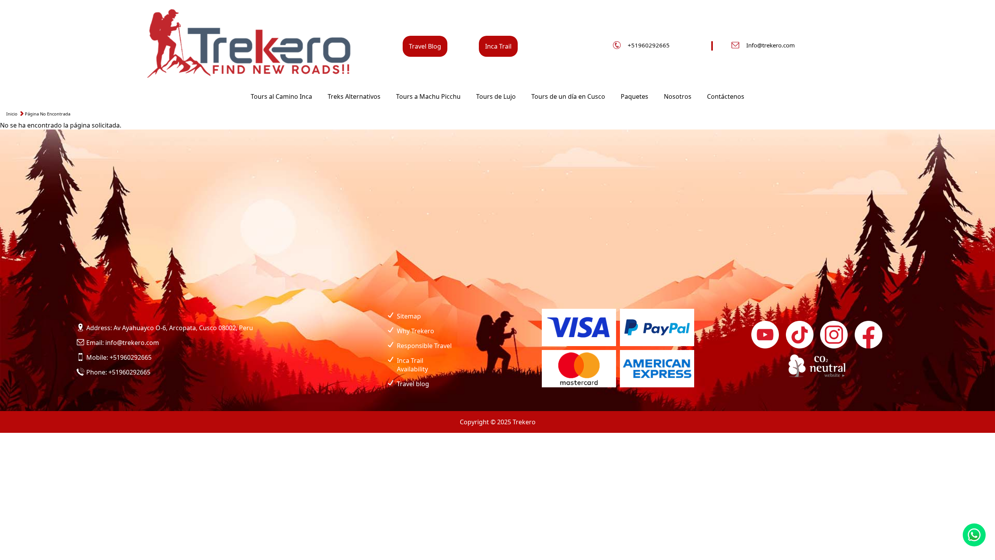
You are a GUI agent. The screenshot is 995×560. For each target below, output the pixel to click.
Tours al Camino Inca (281, 96)
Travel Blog (425, 46)
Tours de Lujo (496, 96)
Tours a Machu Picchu (428, 96)
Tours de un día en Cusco (568, 96)
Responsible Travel (424, 345)
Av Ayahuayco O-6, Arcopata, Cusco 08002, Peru (183, 328)
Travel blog (413, 384)
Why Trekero (415, 331)
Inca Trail (498, 46)
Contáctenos (725, 96)
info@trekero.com (132, 342)
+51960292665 (649, 45)
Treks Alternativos (354, 96)
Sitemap (409, 316)
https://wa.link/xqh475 (974, 534)
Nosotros (677, 96)
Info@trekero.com (770, 45)
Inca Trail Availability (412, 364)
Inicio (11, 114)
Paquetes (634, 96)
